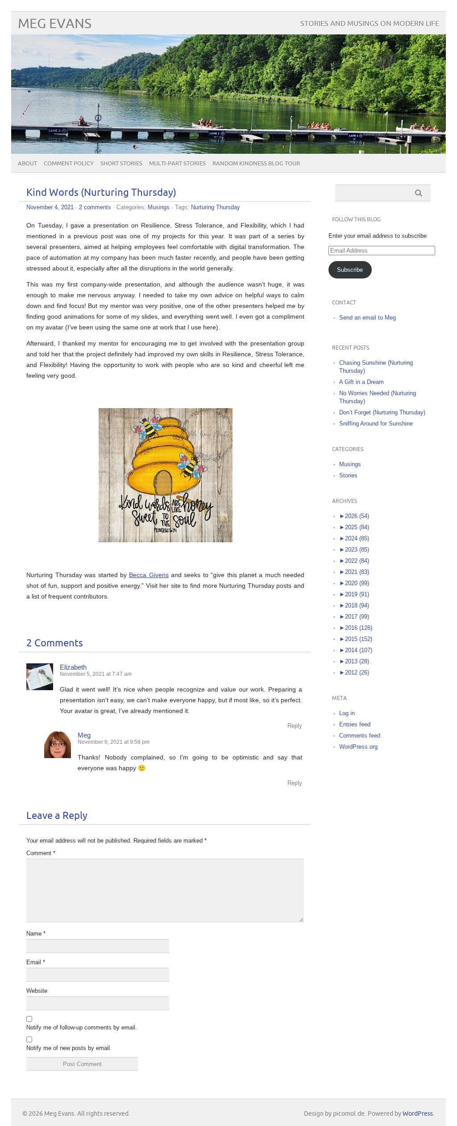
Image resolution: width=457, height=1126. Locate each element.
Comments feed (359, 735)
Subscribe (350, 269)
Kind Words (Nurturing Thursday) (101, 193)
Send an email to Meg (367, 317)
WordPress (418, 1113)
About (27, 163)
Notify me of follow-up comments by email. (81, 1027)
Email (35, 962)
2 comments (95, 207)
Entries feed (354, 724)
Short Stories (121, 163)
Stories (348, 475)
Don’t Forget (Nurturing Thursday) (382, 412)
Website (36, 990)
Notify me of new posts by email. (69, 1048)
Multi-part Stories (177, 163)
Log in (347, 713)
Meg (84, 735)
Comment (40, 853)
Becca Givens (148, 574)
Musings (159, 207)
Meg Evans (54, 24)
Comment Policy (69, 163)
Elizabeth (73, 667)
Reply (294, 725)
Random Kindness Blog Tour (256, 163)
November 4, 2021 (50, 207)
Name (36, 933)
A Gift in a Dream (361, 382)
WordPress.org (358, 746)
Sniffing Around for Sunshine (376, 423)
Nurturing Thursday (215, 207)
